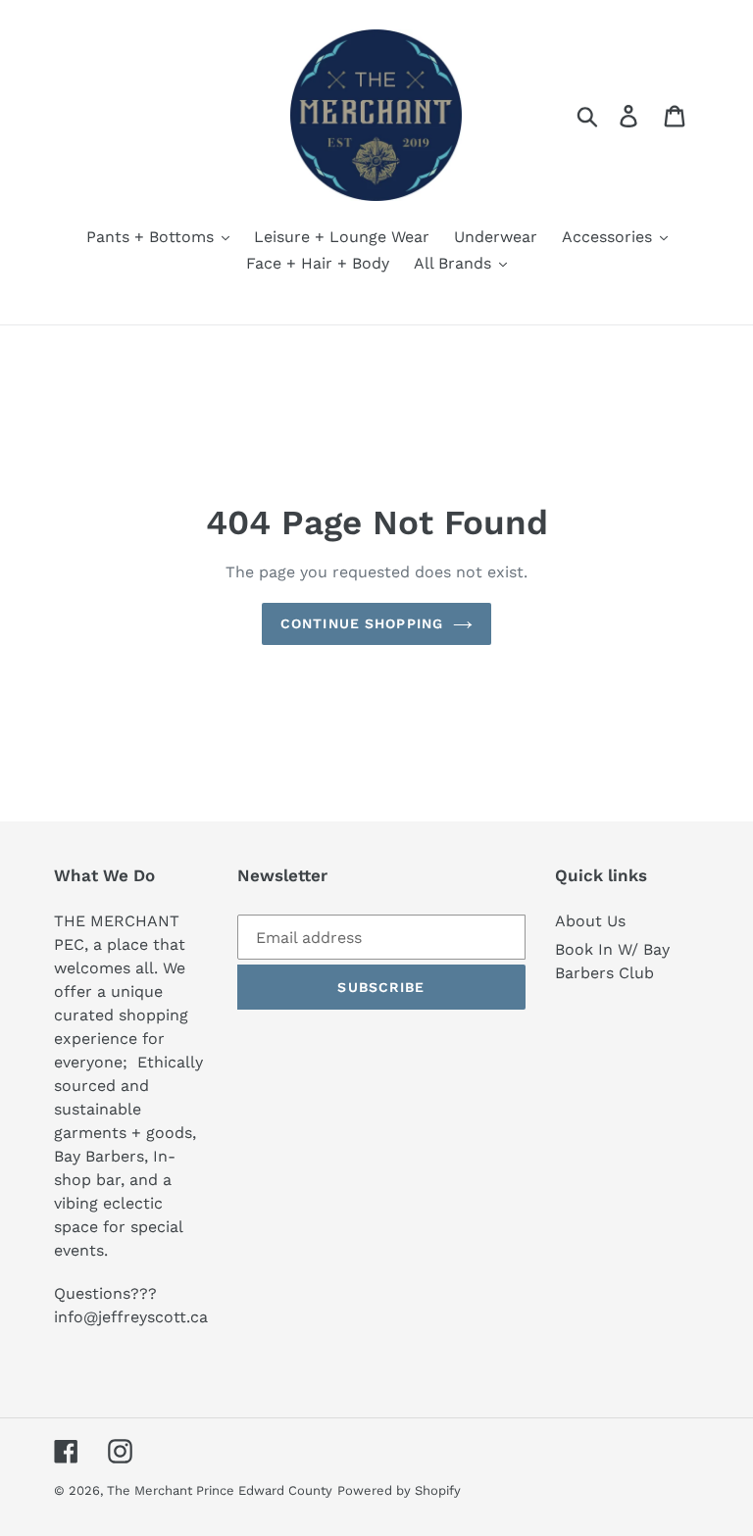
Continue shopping (361, 623)
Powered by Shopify (399, 1490)
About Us (590, 921)
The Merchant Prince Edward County (219, 1490)
